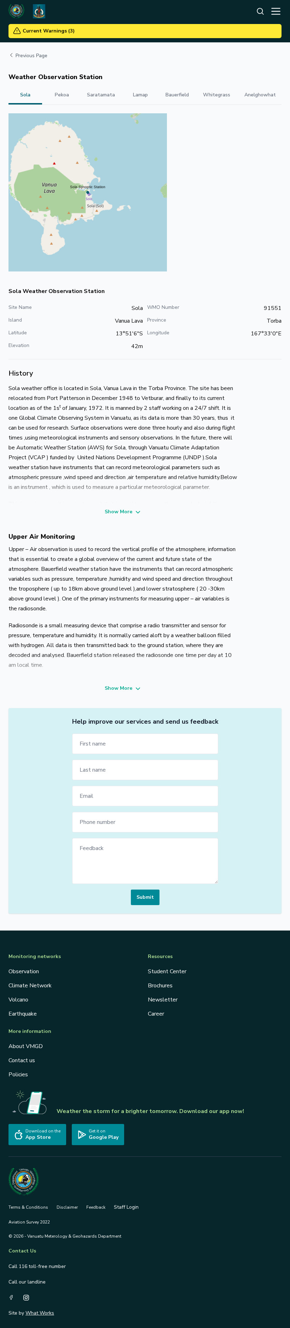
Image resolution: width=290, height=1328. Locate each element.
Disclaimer (67, 1207)
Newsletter (163, 1000)
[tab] (25, 94)
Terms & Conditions (28, 1207)
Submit (145, 897)
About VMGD (25, 1046)
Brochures (160, 985)
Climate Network (30, 985)
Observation (23, 971)
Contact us (21, 1060)
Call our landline (27, 1282)
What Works (39, 1313)
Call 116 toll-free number (37, 1266)
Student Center (167, 971)
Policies (18, 1074)
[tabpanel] (145, 403)
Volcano (18, 1000)
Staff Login (126, 1207)
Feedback (95, 1207)
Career (156, 1014)
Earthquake (22, 1014)
